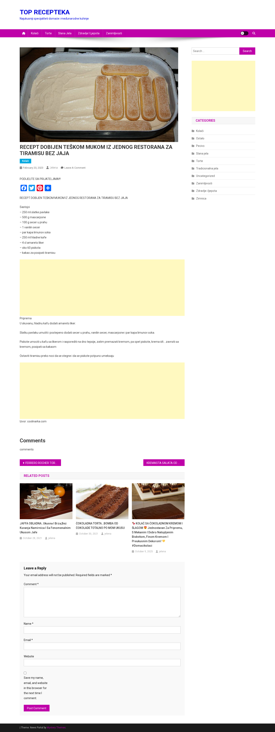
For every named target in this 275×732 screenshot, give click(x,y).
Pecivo (200, 145)
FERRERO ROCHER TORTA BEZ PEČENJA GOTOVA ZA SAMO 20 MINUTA (43, 463)
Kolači (34, 33)
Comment (31, 584)
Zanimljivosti (114, 33)
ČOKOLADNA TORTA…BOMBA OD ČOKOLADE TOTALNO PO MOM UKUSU (100, 525)
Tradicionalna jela (207, 168)
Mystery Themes (56, 727)
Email (28, 640)
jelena (54, 167)
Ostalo (200, 138)
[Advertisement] (102, 287)
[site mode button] (244, 33)
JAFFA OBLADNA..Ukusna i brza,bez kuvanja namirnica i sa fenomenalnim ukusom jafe (45, 528)
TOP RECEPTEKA (45, 12)
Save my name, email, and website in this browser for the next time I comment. (36, 688)
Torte (48, 33)
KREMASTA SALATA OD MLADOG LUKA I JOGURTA (166, 463)
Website (29, 656)
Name (28, 623)
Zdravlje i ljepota (88, 33)
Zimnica (201, 198)
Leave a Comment (75, 167)
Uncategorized (205, 176)
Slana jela (64, 33)
